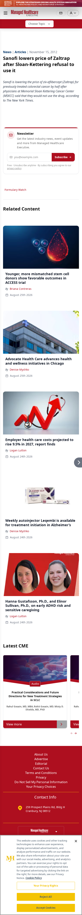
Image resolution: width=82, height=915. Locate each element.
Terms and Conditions (41, 773)
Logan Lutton (18, 450)
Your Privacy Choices (41, 787)
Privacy (41, 777)
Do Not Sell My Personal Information (41, 782)
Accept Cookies (45, 907)
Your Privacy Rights (46, 885)
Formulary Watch (15, 190)
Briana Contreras (20, 289)
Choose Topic (36, 24)
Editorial (41, 763)
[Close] (76, 841)
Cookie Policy (34, 878)
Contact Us (41, 768)
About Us (41, 754)
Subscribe (61, 157)
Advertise (41, 759)
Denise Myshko (19, 369)
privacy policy (14, 168)
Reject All (46, 896)
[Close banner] (77, 5)
